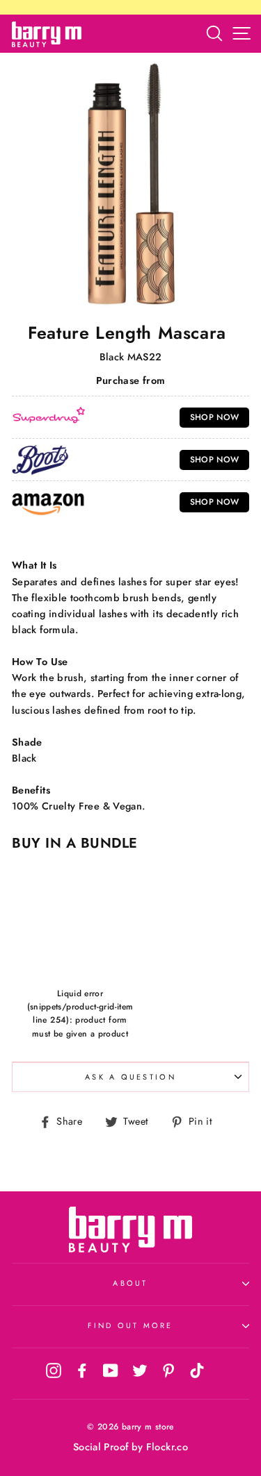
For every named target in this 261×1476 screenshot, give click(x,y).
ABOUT (130, 1283)
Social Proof (100, 1447)
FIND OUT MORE (130, 1325)
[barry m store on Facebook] (82, 1370)
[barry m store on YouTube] (110, 1370)
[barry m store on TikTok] (197, 1370)
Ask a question (130, 1076)
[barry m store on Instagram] (53, 1370)
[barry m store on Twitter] (140, 1370)
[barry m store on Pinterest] (168, 1370)
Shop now (214, 417)
